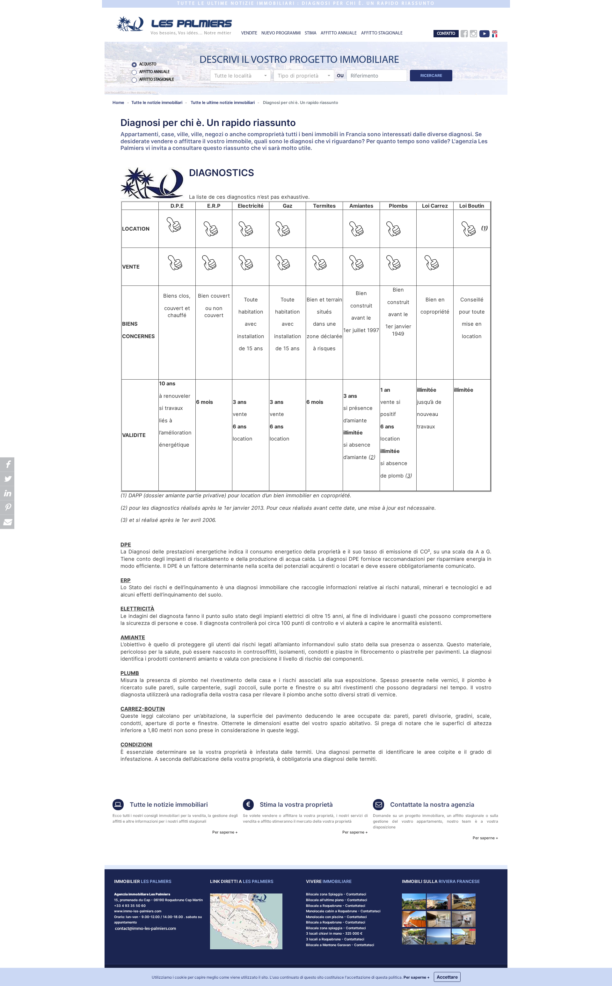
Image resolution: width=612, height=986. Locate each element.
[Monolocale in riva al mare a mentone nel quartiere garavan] (464, 918)
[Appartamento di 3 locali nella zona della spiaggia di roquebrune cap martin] (414, 901)
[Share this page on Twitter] (7, 478)
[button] (240, 76)
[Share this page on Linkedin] (7, 493)
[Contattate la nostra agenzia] (145, 928)
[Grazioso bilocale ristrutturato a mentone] (439, 918)
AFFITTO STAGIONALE (382, 33)
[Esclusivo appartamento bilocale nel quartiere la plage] (464, 936)
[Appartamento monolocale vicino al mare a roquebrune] (439, 901)
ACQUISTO (147, 64)
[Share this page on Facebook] (7, 464)
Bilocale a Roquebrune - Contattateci (335, 906)
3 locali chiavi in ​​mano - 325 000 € (334, 933)
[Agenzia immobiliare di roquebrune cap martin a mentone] (174, 25)
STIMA (311, 33)
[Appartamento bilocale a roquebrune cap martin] (464, 901)
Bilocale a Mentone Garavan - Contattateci (340, 945)
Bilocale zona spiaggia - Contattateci (336, 928)
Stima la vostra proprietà (296, 804)
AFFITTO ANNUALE (339, 33)
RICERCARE (431, 75)
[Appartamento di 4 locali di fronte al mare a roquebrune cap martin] (439, 936)
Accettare (447, 977)
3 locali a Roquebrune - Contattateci (335, 939)
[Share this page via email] (7, 522)
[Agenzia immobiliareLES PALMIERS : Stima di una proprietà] (248, 805)
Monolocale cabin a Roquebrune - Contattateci (343, 911)
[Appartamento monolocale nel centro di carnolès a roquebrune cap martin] (414, 918)
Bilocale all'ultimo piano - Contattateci (336, 900)
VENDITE (249, 33)
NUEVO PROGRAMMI (281, 33)
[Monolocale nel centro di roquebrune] (414, 936)
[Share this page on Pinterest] (7, 507)
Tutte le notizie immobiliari (169, 804)
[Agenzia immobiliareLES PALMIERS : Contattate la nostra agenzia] (378, 805)
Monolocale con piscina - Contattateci (336, 917)
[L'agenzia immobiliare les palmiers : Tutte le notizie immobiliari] (118, 805)
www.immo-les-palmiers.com (137, 911)
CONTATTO (446, 34)
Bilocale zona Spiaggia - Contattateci (336, 894)
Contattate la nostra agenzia (432, 804)
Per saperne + (225, 832)
